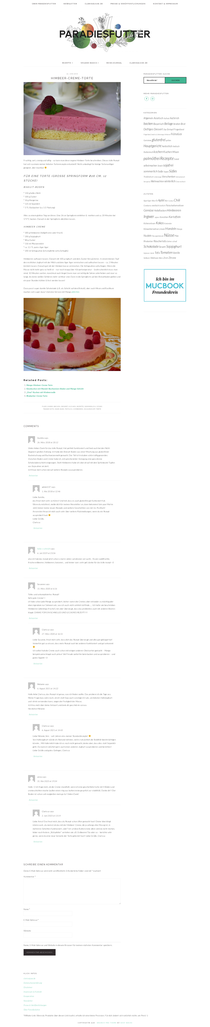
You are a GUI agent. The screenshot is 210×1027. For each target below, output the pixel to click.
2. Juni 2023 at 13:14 (51, 815)
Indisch (176, 146)
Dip (164, 129)
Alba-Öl (155, 201)
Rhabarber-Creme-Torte (36, 396)
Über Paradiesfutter (32, 1009)
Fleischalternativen (175, 205)
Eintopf (170, 129)
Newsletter (28, 1000)
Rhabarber (148, 241)
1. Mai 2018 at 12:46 (51, 491)
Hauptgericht (152, 146)
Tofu (157, 252)
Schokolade (151, 246)
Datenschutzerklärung (33, 983)
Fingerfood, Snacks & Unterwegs (154, 134)
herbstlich (167, 146)
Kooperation (29, 996)
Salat (176, 159)
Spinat (152, 253)
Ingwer (149, 216)
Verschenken (168, 176)
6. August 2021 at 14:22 (47, 688)
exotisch (155, 205)
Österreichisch (180, 181)
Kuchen (72, 406)
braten (176, 123)
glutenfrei (159, 140)
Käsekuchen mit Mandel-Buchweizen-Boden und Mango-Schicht (55, 388)
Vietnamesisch (180, 177)
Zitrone (172, 257)
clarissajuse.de (29, 978)
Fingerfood (179, 129)
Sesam (162, 246)
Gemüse (149, 210)
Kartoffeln (175, 216)
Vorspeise (147, 181)
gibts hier (75, 292)
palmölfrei (152, 158)
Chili (177, 200)
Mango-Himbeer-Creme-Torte (39, 385)
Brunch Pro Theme (107, 1023)
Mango (179, 229)
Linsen (162, 228)
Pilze (177, 235)
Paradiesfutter (105, 32)
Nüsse (169, 234)
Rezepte (80, 406)
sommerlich (90, 406)
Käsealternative (151, 228)
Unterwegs (158, 177)
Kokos (160, 223)
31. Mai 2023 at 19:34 (47, 781)
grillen (168, 140)
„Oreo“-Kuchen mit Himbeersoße (40, 392)
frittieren (167, 134)
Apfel (161, 200)
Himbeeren (78, 409)
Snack (160, 165)
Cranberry (147, 205)
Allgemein (148, 118)
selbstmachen (150, 165)
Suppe (166, 171)
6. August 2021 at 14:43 (52, 730)
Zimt (165, 257)
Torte (98, 409)
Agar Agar (59, 409)
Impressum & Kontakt (33, 991)
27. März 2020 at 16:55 (52, 634)
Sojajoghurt (89, 409)
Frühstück (176, 134)
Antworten (33, 475)
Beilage (168, 123)
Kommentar (30, 876)
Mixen (175, 151)
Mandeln (170, 228)
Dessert (64, 406)
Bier (166, 201)
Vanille (176, 252)
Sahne (169, 241)
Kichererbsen (149, 223)
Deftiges (148, 129)
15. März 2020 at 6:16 (47, 588)
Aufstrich (174, 118)
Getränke (147, 140)
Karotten (164, 217)
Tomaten (166, 252)
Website (27, 930)
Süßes (99, 406)
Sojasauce (147, 253)
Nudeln (148, 235)
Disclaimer (28, 987)
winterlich (169, 181)
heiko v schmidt (43, 548)
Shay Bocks (126, 1023)
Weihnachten (157, 181)
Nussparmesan (157, 236)
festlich (68, 409)
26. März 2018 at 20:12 (47, 442)
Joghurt (157, 217)
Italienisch (148, 152)
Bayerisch (158, 123)
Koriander (168, 223)
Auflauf (167, 118)
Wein (161, 258)
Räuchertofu (160, 241)
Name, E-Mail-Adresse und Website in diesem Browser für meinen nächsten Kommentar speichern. (68, 945)
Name (27, 909)
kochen (158, 152)
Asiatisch (158, 118)
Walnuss (154, 257)
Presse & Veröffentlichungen (35, 1005)
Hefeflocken (160, 210)
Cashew (170, 201)
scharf (174, 241)
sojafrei (168, 165)
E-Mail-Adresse (31, 920)
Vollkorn (147, 258)
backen (57, 406)
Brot (183, 123)
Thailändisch (149, 177)
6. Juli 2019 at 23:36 (46, 553)
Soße (160, 171)
